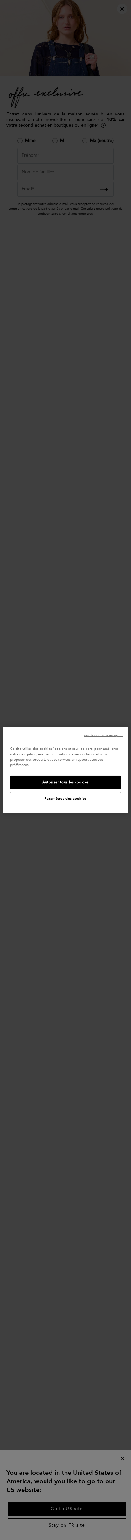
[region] (65, 770)
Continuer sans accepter (103, 734)
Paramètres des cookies (66, 798)
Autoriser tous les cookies (65, 782)
